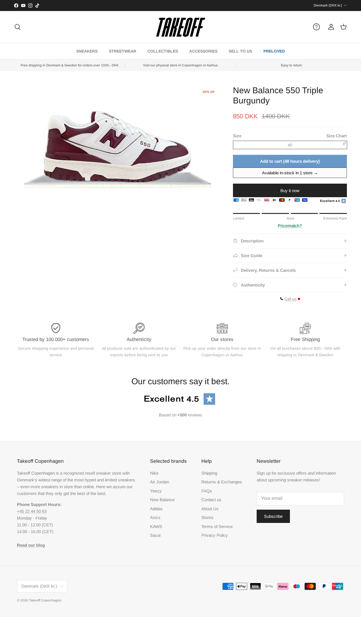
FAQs (206, 490)
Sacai (155, 535)
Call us (290, 299)
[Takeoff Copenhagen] (180, 27)
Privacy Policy (214, 535)
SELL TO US (240, 51)
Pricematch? (290, 225)
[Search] (17, 26)
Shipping (209, 473)
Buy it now (290, 190)
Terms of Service (217, 526)
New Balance (162, 499)
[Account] (329, 26)
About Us (210, 508)
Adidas (156, 508)
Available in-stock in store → (290, 172)
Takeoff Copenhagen (45, 600)
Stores (207, 517)
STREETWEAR (122, 51)
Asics (155, 517)
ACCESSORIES (203, 51)
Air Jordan (159, 481)
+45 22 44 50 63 (32, 511)
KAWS (156, 526)
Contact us (211, 499)
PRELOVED (274, 51)
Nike (154, 473)
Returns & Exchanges (221, 481)
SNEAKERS (87, 51)
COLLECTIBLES (163, 51)
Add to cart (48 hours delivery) (290, 161)
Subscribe (273, 516)
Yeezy (156, 490)
